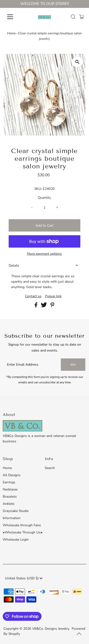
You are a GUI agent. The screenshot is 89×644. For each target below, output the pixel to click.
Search (50, 468)
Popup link (53, 296)
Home (11, 33)
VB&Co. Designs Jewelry (50, 628)
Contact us (33, 296)
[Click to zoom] (77, 61)
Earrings (9, 482)
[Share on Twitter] (44, 306)
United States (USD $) (22, 578)
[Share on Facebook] (36, 306)
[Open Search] (73, 17)
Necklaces (10, 489)
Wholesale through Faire (22, 525)
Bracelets (10, 496)
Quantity (44, 197)
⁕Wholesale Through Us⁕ (23, 532)
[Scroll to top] (79, 634)
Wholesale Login (16, 539)
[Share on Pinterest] (52, 306)
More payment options (44, 253)
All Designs (12, 475)
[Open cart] (81, 17)
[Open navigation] (13, 17)
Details (14, 265)
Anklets (9, 503)
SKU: (38, 188)
